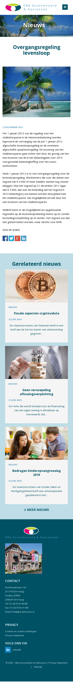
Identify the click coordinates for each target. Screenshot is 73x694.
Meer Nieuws (37, 510)
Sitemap (38, 666)
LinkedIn (17, 649)
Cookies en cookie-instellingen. (21, 631)
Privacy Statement (14, 635)
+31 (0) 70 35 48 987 (18, 603)
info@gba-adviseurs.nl (22, 611)
